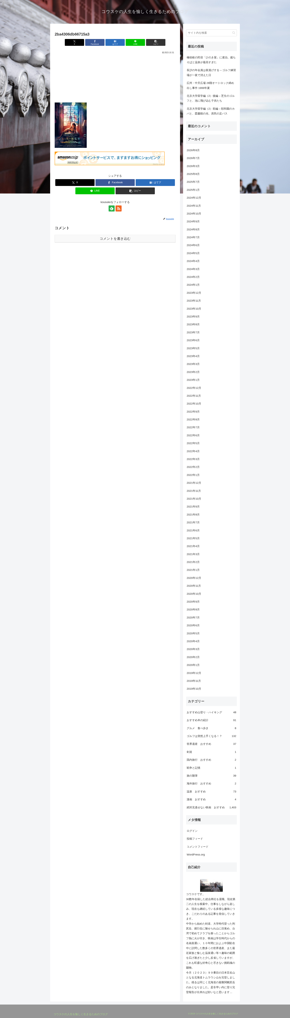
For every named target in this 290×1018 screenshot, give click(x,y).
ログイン (192, 830)
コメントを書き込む (115, 239)
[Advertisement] (115, 77)
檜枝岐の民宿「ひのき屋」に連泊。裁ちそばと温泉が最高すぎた (211, 60)
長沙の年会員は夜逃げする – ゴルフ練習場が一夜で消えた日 (211, 72)
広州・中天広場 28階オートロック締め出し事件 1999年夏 (210, 85)
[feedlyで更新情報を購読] (112, 208)
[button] (155, 42)
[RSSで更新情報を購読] (119, 208)
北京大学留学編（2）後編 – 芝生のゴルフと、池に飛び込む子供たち (211, 98)
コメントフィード (197, 846)
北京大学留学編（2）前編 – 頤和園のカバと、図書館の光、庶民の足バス (211, 111)
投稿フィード (195, 838)
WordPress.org (196, 854)
